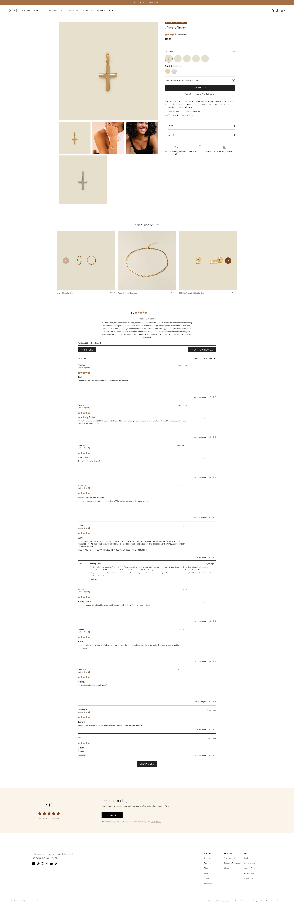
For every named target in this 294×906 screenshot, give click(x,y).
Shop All (26, 10)
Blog (206, 868)
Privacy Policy (252, 901)
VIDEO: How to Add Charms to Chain (179, 115)
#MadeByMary (250, 873)
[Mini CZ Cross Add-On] (196, 58)
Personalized (55, 10)
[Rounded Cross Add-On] (205, 58)
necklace (175, 111)
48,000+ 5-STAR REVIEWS (49, 819)
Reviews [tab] (83, 343)
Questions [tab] (96, 343)
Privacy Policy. (156, 822)
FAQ (246, 858)
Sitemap (280, 901)
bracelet (186, 111)
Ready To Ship (72, 10)
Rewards (101, 10)
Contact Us (248, 878)
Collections (88, 10)
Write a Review (204, 350)
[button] (147, 337)
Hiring (206, 878)
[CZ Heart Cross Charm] (178, 58)
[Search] (273, 10)
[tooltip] (155, 319)
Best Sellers (40, 10)
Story (111, 10)
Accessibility (239, 901)
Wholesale (208, 883)
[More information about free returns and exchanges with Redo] (233, 80)
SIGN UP (112, 815)
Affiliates (207, 873)
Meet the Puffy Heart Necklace (147, 2)
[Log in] (277, 10)
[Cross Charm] (169, 58)
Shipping (227, 868)
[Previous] (66, 260)
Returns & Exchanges (232, 863)
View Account (229, 858)
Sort (197, 358)
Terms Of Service (267, 901)
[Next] (228, 260)
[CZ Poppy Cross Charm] (187, 58)
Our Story (208, 858)
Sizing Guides (249, 863)
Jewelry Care (249, 868)
